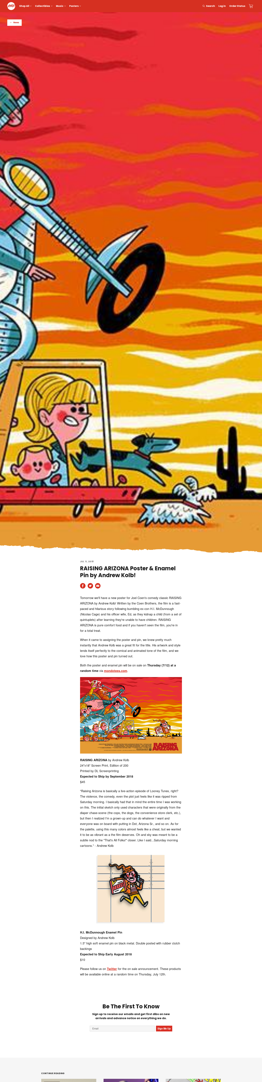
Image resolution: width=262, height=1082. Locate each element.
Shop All (24, 6)
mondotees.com (115, 670)
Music (59, 6)
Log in (222, 6)
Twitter (112, 968)
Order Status (237, 6)
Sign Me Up (164, 1028)
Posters (74, 6)
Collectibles (42, 6)
